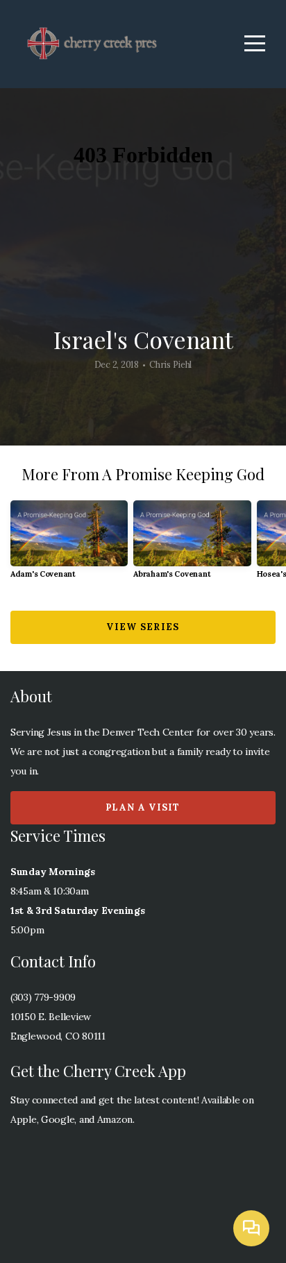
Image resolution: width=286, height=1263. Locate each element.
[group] (69, 545)
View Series (142, 627)
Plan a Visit (143, 807)
